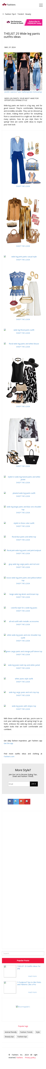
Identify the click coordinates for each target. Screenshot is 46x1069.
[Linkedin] (35, 1061)
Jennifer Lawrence (11, 92)
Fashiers (19, 1057)
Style (38, 1032)
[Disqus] (23, 844)
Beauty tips (9, 1036)
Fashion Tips (10, 14)
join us (34, 784)
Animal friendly (11, 1032)
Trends (20, 14)
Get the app (8, 743)
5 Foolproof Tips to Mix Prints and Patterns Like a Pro (29, 983)
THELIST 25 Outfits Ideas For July (28, 967)
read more (32, 976)
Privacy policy (30, 1057)
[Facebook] (25, 1061)
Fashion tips (22, 1036)
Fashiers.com (9, 756)
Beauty (28, 14)
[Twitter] (28, 1061)
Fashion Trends (26, 1032)
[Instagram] (32, 1061)
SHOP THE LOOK (23, 186)
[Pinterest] (39, 1061)
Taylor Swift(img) (23, 92)
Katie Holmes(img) (35, 92)
